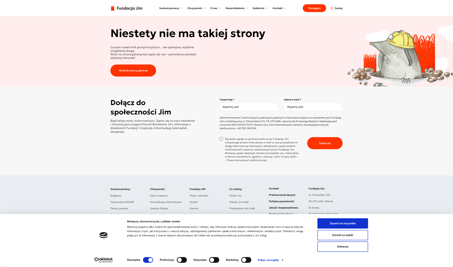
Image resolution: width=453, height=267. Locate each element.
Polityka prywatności (281, 201)
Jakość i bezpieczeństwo (283, 207)
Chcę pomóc (194, 8)
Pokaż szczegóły (268, 260)
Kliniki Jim (235, 195)
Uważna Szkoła (159, 208)
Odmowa (342, 246)
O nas (213, 8)
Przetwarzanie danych (282, 194)
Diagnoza (115, 195)
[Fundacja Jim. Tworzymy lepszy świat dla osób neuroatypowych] (126, 8)
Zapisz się (325, 143)
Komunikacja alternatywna (166, 202)
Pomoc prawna (119, 208)
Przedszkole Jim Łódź (242, 208)
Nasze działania (235, 8)
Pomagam (314, 8)
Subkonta (258, 8)
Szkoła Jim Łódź (239, 202)
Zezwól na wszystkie (343, 223)
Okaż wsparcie (159, 195)
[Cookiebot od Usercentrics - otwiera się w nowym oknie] (103, 260)
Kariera (194, 208)
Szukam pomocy (169, 8)
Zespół (194, 202)
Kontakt (278, 8)
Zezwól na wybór (343, 235)
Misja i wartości (199, 195)
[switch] (182, 260)
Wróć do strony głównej (133, 70)
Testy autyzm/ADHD (122, 202)
